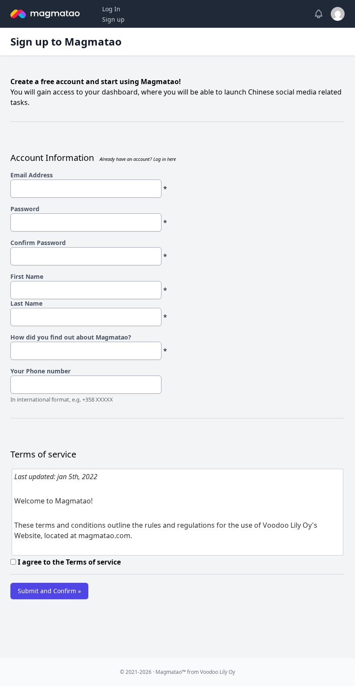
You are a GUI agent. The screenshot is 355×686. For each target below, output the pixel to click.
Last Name (26, 303)
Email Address (31, 175)
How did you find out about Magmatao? (70, 337)
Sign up (113, 19)
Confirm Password (38, 242)
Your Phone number (40, 371)
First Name (26, 276)
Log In (111, 9)
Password (24, 209)
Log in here (164, 159)
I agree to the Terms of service (68, 562)
